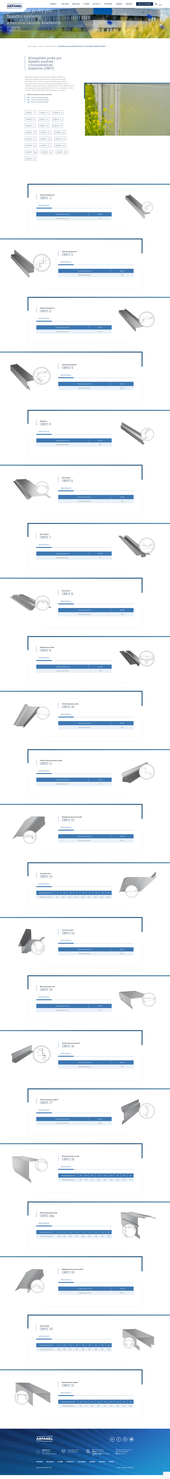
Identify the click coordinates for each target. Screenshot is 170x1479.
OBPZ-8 (44, 125)
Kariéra (119, 4)
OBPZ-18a (31, 152)
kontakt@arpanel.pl (73, 1450)
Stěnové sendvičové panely (40, 100)
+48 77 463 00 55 (72, 1452)
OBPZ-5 (44, 119)
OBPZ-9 (57, 125)
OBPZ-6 (57, 119)
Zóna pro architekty (144, 4)
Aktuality (97, 4)
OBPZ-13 (31, 139)
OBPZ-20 (62, 152)
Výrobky (53, 4)
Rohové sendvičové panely (39, 102)
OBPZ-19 (47, 152)
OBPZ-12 (60, 132)
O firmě (86, 4)
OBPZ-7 (30, 125)
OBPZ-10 (31, 132)
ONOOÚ (111, 1462)
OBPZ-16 (31, 145)
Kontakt (129, 4)
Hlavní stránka (32, 46)
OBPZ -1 (30, 112)
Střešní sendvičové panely (39, 97)
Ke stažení (108, 4)
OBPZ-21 (31, 158)
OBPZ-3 (58, 112)
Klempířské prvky (50, 46)
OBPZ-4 (30, 119)
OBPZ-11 (45, 132)
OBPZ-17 (45, 145)
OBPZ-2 (44, 112)
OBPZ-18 (60, 145)
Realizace (76, 4)
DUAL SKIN (65, 4)
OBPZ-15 (60, 139)
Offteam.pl (131, 1467)
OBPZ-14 (45, 139)
